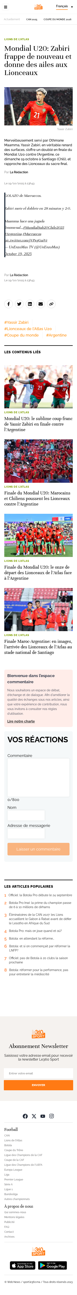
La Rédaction (19, 172)
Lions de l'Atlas (16, 39)
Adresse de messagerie (28, 825)
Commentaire (19, 755)
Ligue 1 (8, 1189)
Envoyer (38, 1085)
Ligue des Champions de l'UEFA (23, 1164)
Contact (9, 1231)
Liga (6, 1174)
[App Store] (23, 1265)
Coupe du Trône (13, 1150)
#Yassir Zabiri (16, 322)
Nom (11, 807)
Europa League (13, 1169)
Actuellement (12, 19)
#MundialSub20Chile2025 (43, 227)
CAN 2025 (31, 19)
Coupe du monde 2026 (57, 19)
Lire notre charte (21, 721)
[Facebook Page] (25, 1116)
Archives (9, 1236)
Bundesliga (11, 1194)
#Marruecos (31, 234)
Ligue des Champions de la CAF (23, 1155)
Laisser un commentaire (38, 849)
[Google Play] (52, 1265)
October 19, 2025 (18, 254)
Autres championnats (17, 1199)
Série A (8, 1184)
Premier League (13, 1179)
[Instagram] (51, 1116)
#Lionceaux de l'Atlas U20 (28, 329)
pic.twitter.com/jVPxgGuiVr (25, 240)
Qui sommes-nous (15, 1212)
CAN (7, 1135)
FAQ (6, 1226)
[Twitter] (34, 1116)
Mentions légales (14, 1217)
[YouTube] (42, 1116)
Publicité (9, 1222)
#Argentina (13, 234)
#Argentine (56, 335)
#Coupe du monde (21, 335)
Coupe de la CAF (14, 1160)
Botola (8, 1145)
